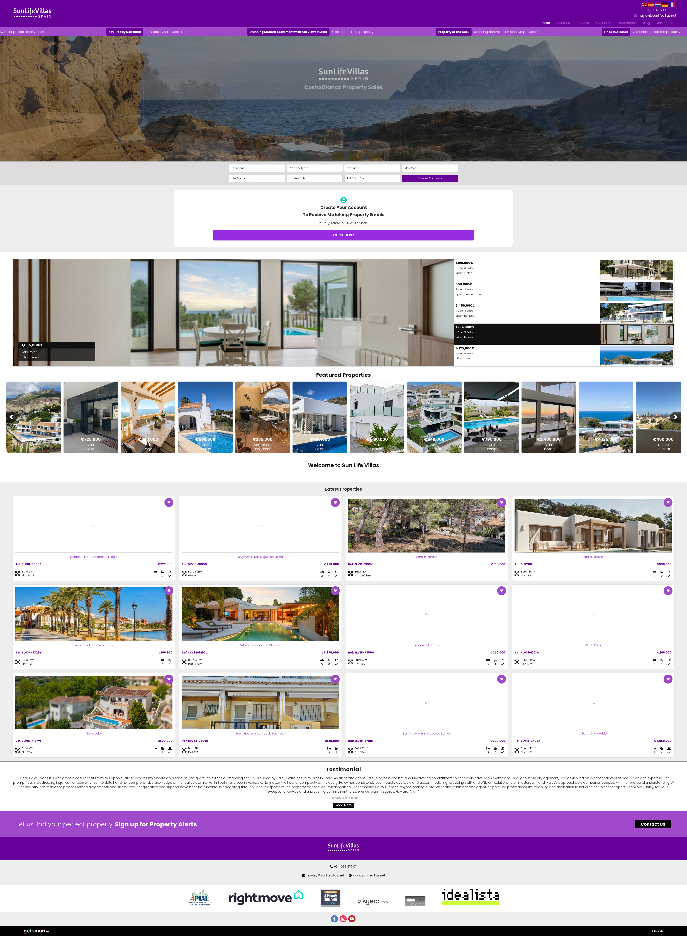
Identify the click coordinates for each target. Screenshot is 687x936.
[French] (672, 5)
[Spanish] (651, 5)
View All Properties (430, 178)
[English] (644, 5)
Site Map (657, 931)
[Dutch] (658, 5)
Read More (343, 805)
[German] (665, 5)
